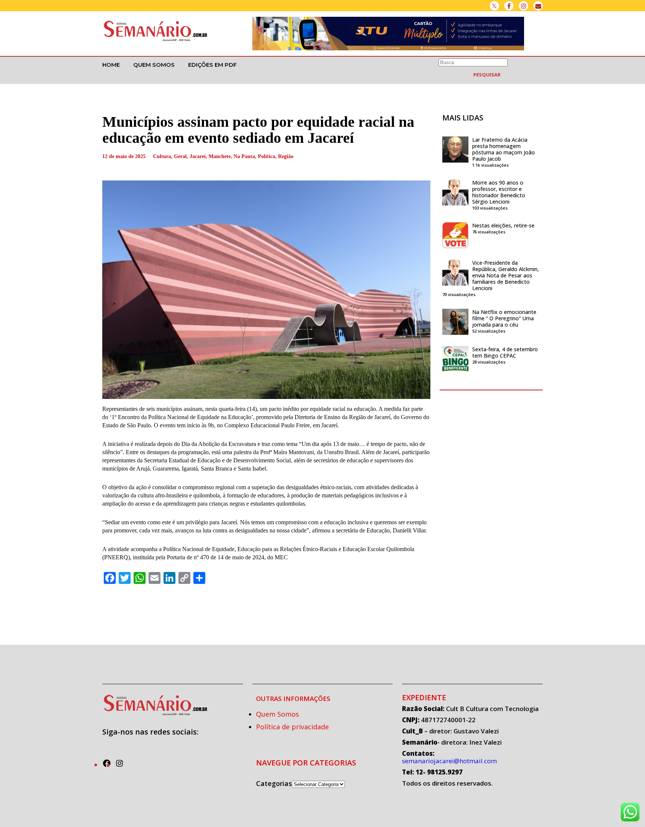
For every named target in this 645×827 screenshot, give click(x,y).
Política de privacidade (292, 726)
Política (266, 156)
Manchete (220, 156)
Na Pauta (244, 156)
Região (285, 156)
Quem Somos (154, 64)
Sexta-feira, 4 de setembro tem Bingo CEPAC (505, 352)
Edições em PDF (212, 64)
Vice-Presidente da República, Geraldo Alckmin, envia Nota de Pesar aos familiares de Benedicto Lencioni (505, 275)
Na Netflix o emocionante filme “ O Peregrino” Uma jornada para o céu (504, 318)
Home (111, 64)
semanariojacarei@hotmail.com (449, 761)
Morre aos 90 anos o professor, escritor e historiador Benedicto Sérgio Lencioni (498, 192)
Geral (180, 156)
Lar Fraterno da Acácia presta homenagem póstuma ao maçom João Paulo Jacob (503, 149)
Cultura (162, 156)
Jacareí (198, 156)
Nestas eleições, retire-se (503, 225)
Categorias (274, 783)
